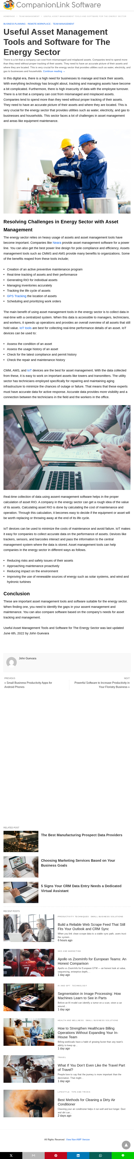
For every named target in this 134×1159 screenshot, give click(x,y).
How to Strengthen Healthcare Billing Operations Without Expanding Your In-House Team (88, 1032)
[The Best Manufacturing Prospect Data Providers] (20, 841)
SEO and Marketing (69, 951)
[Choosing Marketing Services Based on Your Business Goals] (20, 867)
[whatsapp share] (100, 1155)
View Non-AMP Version (78, 1139)
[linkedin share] (78, 1155)
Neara (57, 242)
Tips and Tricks (81, 1092)
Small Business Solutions (107, 917)
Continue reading (54, 71)
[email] (33, 1155)
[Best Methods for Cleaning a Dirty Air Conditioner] (28, 1103)
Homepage (9, 16)
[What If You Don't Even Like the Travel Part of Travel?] (28, 1069)
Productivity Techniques (73, 917)
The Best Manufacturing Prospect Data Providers (81, 835)
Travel (62, 1057)
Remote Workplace (39, 24)
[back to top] (126, 1145)
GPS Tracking (16, 296)
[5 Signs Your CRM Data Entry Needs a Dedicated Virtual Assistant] (20, 892)
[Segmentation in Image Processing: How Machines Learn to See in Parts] (28, 997)
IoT (29, 370)
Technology (79, 986)
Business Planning (14, 24)
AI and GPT (64, 986)
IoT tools (26, 328)
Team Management (29, 16)
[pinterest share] (56, 1155)
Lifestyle (64, 1092)
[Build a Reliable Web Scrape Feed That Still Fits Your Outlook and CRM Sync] (28, 928)
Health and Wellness (71, 1020)
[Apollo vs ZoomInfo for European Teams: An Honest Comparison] (28, 963)
